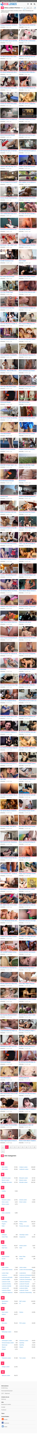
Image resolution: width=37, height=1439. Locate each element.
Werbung (3, 1399)
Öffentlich (4, 1303)
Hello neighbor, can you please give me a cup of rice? (28, 182)
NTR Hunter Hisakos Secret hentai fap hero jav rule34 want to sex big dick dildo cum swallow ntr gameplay (28, 119)
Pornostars (4, 1323)
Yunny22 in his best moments (7, 449)
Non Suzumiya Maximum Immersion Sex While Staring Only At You (9, 1015)
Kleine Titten (22, 1256)
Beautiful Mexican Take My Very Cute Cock (9, 967)
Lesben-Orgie (5, 1273)
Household (3, 669)
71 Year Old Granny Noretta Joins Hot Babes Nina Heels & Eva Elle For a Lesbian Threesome (9, 920)
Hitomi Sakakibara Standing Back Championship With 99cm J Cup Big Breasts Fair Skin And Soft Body (9, 355)
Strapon (4, 1347)
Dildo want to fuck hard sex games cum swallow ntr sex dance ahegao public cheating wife (28, 135)
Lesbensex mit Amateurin (25, 1275)
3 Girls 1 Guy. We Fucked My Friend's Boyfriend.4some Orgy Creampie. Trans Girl (28, 543)
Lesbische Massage (24, 1286)
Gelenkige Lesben (23, 1234)
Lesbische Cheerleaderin (25, 1279)
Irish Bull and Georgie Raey (7, 308)
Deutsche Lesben (6, 1199)
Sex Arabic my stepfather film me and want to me (9, 795)
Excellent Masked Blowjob (7, 480)
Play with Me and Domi (24, 229)
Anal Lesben (5, 1169)
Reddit (5, 1419)
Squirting (21, 1345)
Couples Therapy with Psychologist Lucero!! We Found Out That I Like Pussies (28, 166)
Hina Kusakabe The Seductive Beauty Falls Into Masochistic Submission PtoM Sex (9, 653)
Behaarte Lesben (23, 1178)
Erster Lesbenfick (6, 1213)
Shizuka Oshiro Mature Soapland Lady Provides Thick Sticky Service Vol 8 (28, 1140)
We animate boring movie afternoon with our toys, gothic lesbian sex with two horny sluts (9, 72)
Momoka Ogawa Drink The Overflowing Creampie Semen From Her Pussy (28, 637)
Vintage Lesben (6, 1366)
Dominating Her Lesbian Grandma (27, 999)
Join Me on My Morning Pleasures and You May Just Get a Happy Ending (28, 496)
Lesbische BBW (6, 1279)
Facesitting (4, 1221)
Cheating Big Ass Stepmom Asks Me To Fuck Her (28, 716)
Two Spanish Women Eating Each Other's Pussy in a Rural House (9, 810)
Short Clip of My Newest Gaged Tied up (9, 386)
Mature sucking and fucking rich (27, 842)
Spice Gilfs (3, 779)
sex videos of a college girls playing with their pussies (28, 936)
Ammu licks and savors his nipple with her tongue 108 (28, 920)
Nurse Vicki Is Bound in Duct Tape (9, 685)
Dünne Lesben (5, 1204)
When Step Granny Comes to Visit (9, 1093)
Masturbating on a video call (26, 1125)
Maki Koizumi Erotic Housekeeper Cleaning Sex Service (9, 842)
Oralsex (21, 1312)
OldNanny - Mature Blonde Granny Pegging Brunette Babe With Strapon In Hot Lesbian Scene (28, 528)
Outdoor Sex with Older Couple (26, 465)
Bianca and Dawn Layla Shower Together (28, 370)
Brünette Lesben (23, 1182)
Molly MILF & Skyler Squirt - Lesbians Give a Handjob (9, 465)
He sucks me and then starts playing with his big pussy (28, 732)
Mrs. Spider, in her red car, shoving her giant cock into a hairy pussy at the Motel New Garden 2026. (9, 905)
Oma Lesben (5, 1312)
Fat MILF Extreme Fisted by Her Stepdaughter (28, 1046)
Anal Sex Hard (4, 496)
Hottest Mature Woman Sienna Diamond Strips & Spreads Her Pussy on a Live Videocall (28, 590)
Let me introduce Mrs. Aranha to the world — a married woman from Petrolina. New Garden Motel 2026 (9, 873)
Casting (4, 1191)
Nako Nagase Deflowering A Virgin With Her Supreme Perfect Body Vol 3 (9, 889)
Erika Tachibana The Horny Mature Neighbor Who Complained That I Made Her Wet (9, 1125)
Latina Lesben (22, 1267)
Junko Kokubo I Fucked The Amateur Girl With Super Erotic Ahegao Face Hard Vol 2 (9, 858)
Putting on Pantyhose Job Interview (9, 25)
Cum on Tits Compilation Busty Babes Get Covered (9, 700)
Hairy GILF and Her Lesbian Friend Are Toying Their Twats (28, 103)
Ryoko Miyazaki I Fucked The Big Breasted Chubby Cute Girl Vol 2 (9, 1109)
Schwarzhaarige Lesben (8, 1342)
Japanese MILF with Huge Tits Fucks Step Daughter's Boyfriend (9, 166)
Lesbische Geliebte (6, 1286)
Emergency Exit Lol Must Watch (27, 418)
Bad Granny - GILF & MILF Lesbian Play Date (9, 245)
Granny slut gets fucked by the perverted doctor (9, 198)
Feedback (3, 1410)
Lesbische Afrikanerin (24, 1277)
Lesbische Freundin (24, 1284)
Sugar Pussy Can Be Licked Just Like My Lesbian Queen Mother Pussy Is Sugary (28, 25)
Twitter (5, 1426)
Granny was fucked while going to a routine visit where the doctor (9, 103)
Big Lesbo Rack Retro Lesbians (27, 889)
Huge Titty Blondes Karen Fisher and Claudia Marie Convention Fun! (28, 198)
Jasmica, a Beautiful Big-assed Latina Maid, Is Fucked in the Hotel (9, 575)
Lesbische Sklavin (6, 1290)
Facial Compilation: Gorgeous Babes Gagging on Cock (9, 732)
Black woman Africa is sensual (27, 433)
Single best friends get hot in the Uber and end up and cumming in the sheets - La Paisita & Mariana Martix (28, 56)
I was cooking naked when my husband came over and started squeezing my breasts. (9, 213)
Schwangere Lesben (7, 1340)
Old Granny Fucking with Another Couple (28, 386)
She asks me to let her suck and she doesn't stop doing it (28, 795)
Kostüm (21, 1258)
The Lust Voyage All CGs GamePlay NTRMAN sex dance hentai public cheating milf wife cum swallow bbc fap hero (9, 182)
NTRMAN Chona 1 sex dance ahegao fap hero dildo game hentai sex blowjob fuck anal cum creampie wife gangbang (9, 119)
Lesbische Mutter (23, 1288)
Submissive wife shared (25, 622)
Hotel (20, 1247)
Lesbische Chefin (6, 1281)
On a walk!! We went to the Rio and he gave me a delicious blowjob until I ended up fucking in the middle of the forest (28, 213)
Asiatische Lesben (23, 1169)
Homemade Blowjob (5, 402)
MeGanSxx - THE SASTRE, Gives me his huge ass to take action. (9, 370)
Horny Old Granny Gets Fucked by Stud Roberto (28, 512)
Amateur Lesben (23, 1167)
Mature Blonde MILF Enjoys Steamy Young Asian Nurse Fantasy (9, 88)
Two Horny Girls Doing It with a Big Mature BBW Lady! (28, 559)
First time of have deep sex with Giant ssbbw (28, 292)
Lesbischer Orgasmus (7, 1292)
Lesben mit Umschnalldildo (26, 1269)
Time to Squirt (22, 260)
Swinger (4, 1349)
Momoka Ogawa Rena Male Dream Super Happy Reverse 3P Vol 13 (9, 983)
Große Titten (5, 1237)
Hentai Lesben (23, 1245)
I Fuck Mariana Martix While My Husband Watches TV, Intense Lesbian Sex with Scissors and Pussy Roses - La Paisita (28, 72)
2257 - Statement (5, 1393)
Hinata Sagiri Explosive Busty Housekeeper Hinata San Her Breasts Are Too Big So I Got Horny (9, 1140)
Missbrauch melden (6, 1404)
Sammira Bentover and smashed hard (28, 952)
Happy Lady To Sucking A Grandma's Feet (28, 873)
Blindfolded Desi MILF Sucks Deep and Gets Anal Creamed (9, 1046)
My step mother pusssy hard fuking (9, 40)
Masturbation (5, 1301)
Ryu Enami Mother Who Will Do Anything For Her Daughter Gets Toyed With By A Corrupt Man (9, 826)
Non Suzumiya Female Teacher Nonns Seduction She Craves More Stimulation (28, 810)
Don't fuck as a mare (24, 402)
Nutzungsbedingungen (7, 1390)
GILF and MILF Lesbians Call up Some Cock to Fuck (9, 952)
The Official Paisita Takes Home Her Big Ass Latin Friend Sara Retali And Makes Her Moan (9, 56)
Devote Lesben (23, 1199)
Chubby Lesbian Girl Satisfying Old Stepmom (28, 449)
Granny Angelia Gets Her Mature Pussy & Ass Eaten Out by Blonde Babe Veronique (28, 669)
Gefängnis (4, 1234)
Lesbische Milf (5, 1288)
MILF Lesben (22, 1301)
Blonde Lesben (23, 1180)
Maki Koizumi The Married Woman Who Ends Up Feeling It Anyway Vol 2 (9, 999)
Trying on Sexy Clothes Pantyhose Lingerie (28, 276)
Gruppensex (22, 1237)
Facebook (6, 1423)
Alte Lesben (5, 1167)
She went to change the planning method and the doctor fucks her (9, 418)
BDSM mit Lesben (6, 1178)
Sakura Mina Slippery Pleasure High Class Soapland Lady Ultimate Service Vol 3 (28, 983)
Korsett (3, 1258)
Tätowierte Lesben (6, 1358)
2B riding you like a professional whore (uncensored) (28, 40)
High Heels (4, 1247)
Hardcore (4, 1245)
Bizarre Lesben (5, 1180)
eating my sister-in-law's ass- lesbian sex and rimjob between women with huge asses (9, 606)
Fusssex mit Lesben (24, 1226)
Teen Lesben (22, 1358)
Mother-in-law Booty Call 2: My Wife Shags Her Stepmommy (9, 512)
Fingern (4, 1223)
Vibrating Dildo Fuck (24, 1077)
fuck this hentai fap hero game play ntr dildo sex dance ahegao (28, 150)
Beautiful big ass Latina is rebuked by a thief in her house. (28, 1015)
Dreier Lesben (22, 1202)
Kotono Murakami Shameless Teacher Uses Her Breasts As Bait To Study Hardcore (28, 355)
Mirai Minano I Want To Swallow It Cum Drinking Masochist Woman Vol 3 (28, 1109)
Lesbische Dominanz (24, 1281)
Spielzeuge (4, 1345)
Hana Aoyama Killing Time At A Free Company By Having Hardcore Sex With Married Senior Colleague (28, 323)
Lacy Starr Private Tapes (6, 292)
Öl (19, 1303)
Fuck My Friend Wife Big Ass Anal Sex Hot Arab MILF (28, 88)
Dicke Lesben (5, 1202)
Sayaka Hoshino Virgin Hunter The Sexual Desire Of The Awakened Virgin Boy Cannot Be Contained (28, 967)
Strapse (21, 1347)
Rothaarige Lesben (6, 1331)
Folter (3, 1226)
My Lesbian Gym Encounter (7, 276)
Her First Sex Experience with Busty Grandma (28, 339)
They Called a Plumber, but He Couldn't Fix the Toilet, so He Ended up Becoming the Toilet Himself (9, 559)
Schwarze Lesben (23, 1340)
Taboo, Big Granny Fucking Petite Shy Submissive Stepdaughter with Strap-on (28, 653)
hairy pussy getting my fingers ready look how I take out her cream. (28, 1030)
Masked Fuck (22, 480)
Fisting (21, 1223)
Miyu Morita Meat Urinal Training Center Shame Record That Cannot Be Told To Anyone (28, 826)
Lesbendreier (22, 1273)
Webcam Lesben (6, 1375)
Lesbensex (4, 1275)
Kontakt (3, 1407)
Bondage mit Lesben (7, 1182)
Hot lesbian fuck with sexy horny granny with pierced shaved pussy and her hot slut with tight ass (28, 1093)
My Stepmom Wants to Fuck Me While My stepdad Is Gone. (9, 528)
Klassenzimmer (5, 1256)
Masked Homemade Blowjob (7, 135)
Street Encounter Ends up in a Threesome (9, 763)
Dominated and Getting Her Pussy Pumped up (9, 229)
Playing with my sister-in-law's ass (27, 700)
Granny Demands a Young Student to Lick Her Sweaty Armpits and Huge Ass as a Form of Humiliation (28, 606)
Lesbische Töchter (23, 1290)
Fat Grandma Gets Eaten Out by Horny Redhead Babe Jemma (9, 543)
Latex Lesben (5, 1267)
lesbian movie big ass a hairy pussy (28, 905)
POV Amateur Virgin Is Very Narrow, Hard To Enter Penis (28, 245)
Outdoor (4, 1314)
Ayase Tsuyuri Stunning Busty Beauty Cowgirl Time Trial (9, 637)
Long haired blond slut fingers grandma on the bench (28, 308)
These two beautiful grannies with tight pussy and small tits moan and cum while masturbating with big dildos (9, 339)
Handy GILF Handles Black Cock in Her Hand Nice (9, 716)
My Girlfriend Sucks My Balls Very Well (28, 1062)
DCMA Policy (4, 1388)
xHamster (2, 27)
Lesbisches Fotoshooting (25, 1292)
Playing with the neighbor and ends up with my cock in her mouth (28, 763)
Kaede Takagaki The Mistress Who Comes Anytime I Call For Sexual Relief (28, 779)
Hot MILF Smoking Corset (6, 260)
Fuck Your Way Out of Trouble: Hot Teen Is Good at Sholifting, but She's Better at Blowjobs (9, 323)
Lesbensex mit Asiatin (7, 1277)
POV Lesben (22, 1323)
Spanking (21, 1342)
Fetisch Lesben (23, 1221)
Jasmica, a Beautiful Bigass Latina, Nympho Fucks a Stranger (28, 575)
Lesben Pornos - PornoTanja (9, 1)
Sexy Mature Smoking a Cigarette (9, 747)
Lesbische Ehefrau (6, 1284)
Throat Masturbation (5, 433)
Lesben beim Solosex (7, 1269)
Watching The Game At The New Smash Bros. (9, 150)
